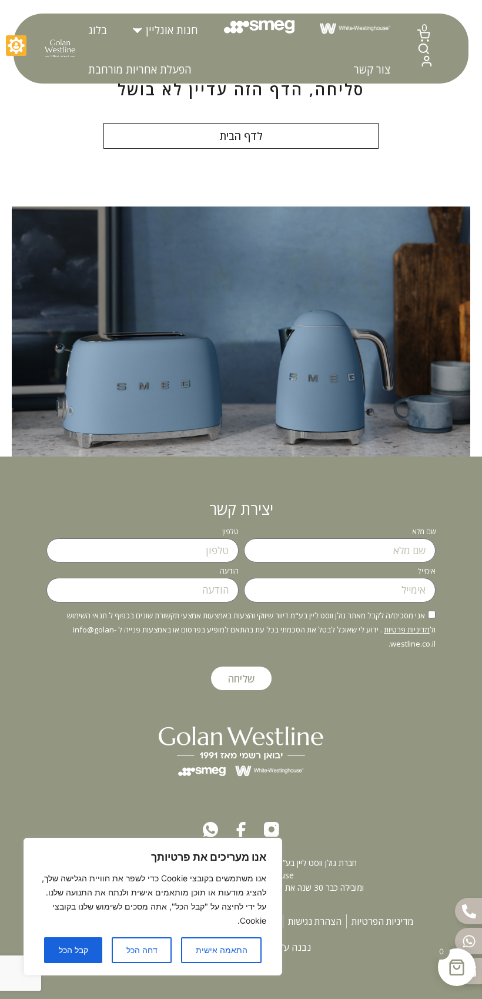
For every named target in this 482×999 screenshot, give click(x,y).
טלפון (230, 532)
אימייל (427, 572)
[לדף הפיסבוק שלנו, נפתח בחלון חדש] (241, 829)
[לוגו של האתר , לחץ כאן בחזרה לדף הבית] (59, 48)
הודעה (229, 572)
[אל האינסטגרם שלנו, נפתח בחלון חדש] (271, 829)
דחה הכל (142, 950)
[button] (165, 30)
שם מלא (424, 532)
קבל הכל (73, 950)
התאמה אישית (221, 950)
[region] (153, 906)
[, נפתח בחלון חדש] (210, 829)
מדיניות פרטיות (407, 629)
